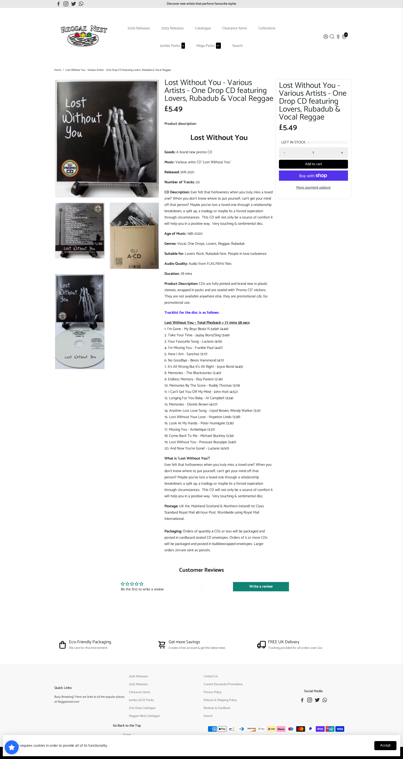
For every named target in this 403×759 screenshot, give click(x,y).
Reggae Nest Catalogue (144, 715)
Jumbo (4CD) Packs (141, 700)
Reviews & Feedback (217, 708)
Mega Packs (208, 46)
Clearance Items (234, 28)
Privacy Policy (212, 692)
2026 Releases (139, 28)
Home (57, 70)
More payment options (313, 187)
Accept (385, 745)
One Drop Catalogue (142, 708)
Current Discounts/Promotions (223, 684)
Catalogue (203, 28)
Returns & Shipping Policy (220, 700)
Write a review (261, 586)
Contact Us (211, 676)
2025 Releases (172, 28)
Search (237, 46)
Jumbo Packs (172, 46)
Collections (266, 28)
